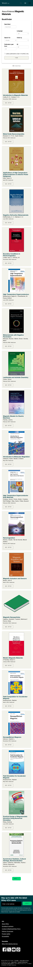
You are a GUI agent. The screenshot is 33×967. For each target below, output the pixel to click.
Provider (17, 960)
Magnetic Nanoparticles (11, 617)
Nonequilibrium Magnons (12, 737)
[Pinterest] (18, 951)
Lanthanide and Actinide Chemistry (15, 377)
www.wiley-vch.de (24, 960)
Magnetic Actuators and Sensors (15, 578)
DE (25, 3)
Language (19, 31)
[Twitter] (9, 951)
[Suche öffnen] (21, 3)
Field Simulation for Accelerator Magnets (14, 777)
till (17, 44)
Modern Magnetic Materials (13, 658)
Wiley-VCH (5, 3)
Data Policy (14, 962)
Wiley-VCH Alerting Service (10, 944)
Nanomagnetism (9, 538)
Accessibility (5, 936)
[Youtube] (14, 951)
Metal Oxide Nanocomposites (13, 134)
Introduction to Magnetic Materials (15, 95)
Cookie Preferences (22, 962)
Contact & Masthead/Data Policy (11, 929)
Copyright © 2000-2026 (7, 963)
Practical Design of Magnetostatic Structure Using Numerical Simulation (15, 818)
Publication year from (9, 45)
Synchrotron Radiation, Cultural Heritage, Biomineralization (14, 860)
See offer (8, 103)
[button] (29, 3)
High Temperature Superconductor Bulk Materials (15, 496)
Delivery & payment (7, 931)
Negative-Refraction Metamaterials (15, 215)
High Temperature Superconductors (16, 294)
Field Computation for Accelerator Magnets (15, 697)
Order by (19, 37)
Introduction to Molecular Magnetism (16, 457)
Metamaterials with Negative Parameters (13, 336)
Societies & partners (7, 926)
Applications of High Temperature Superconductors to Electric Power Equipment (15, 174)
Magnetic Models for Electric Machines (13, 417)
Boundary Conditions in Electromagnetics (11, 255)
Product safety (6, 934)
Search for (7, 37)
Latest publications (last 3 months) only (17, 53)
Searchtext (7, 24)
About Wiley (5, 924)
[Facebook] (4, 951)
